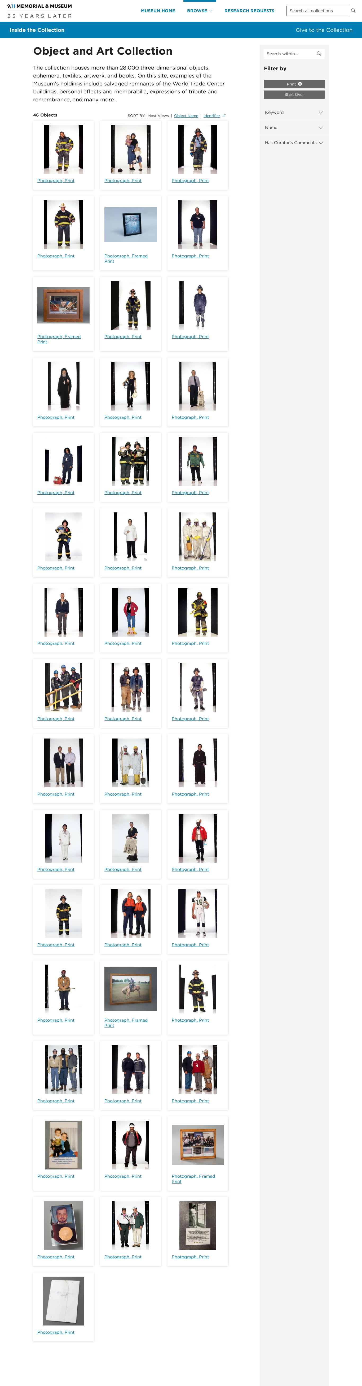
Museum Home (158, 10)
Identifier (212, 116)
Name (271, 127)
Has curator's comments (291, 142)
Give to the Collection (324, 30)
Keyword (274, 112)
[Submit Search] (353, 11)
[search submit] (319, 54)
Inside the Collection (37, 30)
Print (292, 84)
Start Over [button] (294, 94)
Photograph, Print (55, 180)
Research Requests (249, 10)
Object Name (186, 116)
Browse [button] (197, 10)
